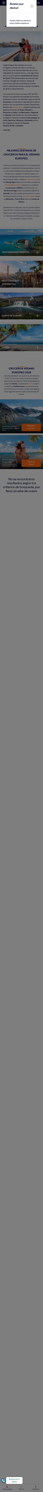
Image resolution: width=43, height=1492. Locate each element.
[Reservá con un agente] (3, 1480)
